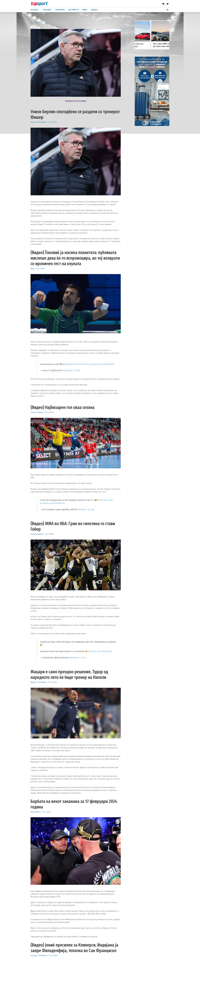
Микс (33, 269)
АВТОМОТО (73, 10)
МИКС (85, 10)
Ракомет (34, 412)
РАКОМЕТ (47, 10)
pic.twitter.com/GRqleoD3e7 (99, 651)
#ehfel (99, 500)
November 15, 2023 (77, 657)
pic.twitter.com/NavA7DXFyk (101, 364)
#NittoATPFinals (82, 364)
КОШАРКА (60, 10)
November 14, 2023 (71, 370)
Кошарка (34, 534)
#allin (105, 500)
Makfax (44, 122)
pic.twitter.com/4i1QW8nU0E (52, 503)
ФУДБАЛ (34, 10)
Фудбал (34, 122)
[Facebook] (163, 4)
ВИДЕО (94, 10)
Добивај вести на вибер (75, 101)
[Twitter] (167, 4)
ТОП (39, 122)
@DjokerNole (68, 364)
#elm (110, 500)
